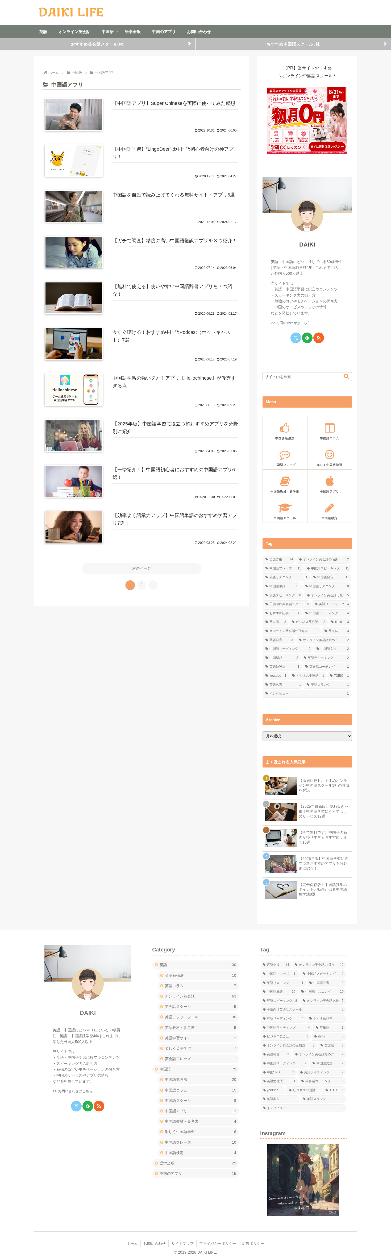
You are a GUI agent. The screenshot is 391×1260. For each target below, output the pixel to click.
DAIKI (307, 244)
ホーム (132, 1243)
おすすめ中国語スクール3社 (293, 44)
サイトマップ (182, 1243)
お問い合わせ (154, 1243)
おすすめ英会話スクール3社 (97, 44)
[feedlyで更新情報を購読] (307, 338)
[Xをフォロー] (295, 338)
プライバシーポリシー (217, 1243)
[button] (346, 376)
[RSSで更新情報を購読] (318, 338)
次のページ (141, 568)
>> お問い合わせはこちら (291, 323)
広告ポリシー (253, 1243)
